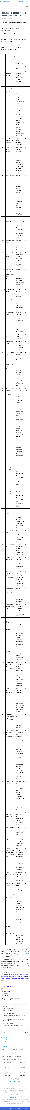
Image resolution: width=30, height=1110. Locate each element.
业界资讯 (5, 1041)
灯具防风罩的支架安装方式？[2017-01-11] (12, 1023)
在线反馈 (7, 1072)
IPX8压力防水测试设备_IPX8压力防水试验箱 (12, 1059)
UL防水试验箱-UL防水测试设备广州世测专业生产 (13, 1062)
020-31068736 (15, 1082)
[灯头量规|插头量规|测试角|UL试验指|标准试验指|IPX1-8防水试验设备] (15, 2)
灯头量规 (8, 1006)
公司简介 (7, 1070)
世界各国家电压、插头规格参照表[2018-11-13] (13, 1025)
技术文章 (5, 1044)
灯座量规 (13, 1006)
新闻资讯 (22, 1068)
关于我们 (7, 1068)
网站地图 (22, 1075)
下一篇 (26, 1032)
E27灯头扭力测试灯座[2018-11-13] (11, 1008)
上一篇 (3, 1032)
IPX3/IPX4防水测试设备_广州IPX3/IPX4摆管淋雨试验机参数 (15, 1053)
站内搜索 (7, 1075)
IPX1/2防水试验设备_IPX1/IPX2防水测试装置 (12, 1049)
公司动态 (5, 1039)
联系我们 (7, 1074)
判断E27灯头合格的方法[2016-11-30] (11, 1013)
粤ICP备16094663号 (15, 1097)
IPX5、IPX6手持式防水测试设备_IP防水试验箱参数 (13, 1056)
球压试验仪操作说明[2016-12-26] (10, 1011)
